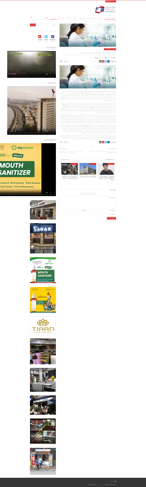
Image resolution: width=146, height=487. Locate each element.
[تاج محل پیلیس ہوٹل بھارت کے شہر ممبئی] (87, 169)
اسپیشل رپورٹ (110, 18)
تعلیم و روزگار (71, 18)
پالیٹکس (82, 18)
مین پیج (113, 481)
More (46, 18)
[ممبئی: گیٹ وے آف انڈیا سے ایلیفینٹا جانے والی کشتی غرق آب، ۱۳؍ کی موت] (69, 169)
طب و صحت (61, 18)
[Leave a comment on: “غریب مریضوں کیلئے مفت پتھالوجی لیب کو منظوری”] (61, 61)
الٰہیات (100, 18)
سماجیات (53, 18)
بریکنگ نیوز (91, 18)
